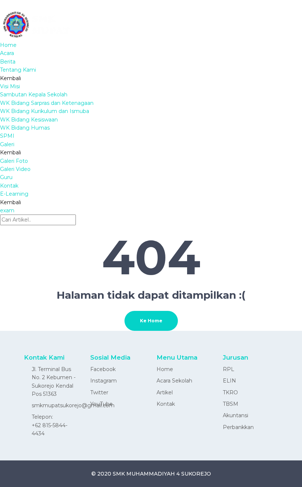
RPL (228, 369)
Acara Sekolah (174, 380)
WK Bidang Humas (25, 127)
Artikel (165, 392)
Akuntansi (235, 415)
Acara (7, 53)
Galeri (7, 144)
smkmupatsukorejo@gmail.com (73, 405)
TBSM (230, 404)
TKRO (230, 392)
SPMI (7, 136)
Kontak (9, 185)
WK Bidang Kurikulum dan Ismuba (44, 111)
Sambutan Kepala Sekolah (33, 94)
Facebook (103, 369)
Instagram (103, 380)
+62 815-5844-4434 (49, 429)
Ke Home (151, 320)
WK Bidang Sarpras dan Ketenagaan (47, 103)
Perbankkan (238, 427)
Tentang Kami (18, 69)
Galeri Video (15, 169)
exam (7, 210)
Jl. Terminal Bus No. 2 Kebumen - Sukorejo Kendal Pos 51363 (54, 381)
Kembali (10, 78)
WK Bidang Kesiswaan (29, 119)
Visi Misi (10, 86)
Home (8, 45)
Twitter (99, 392)
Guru (6, 177)
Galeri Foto (14, 161)
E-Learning (14, 194)
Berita (7, 61)
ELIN (229, 380)
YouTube (101, 404)
